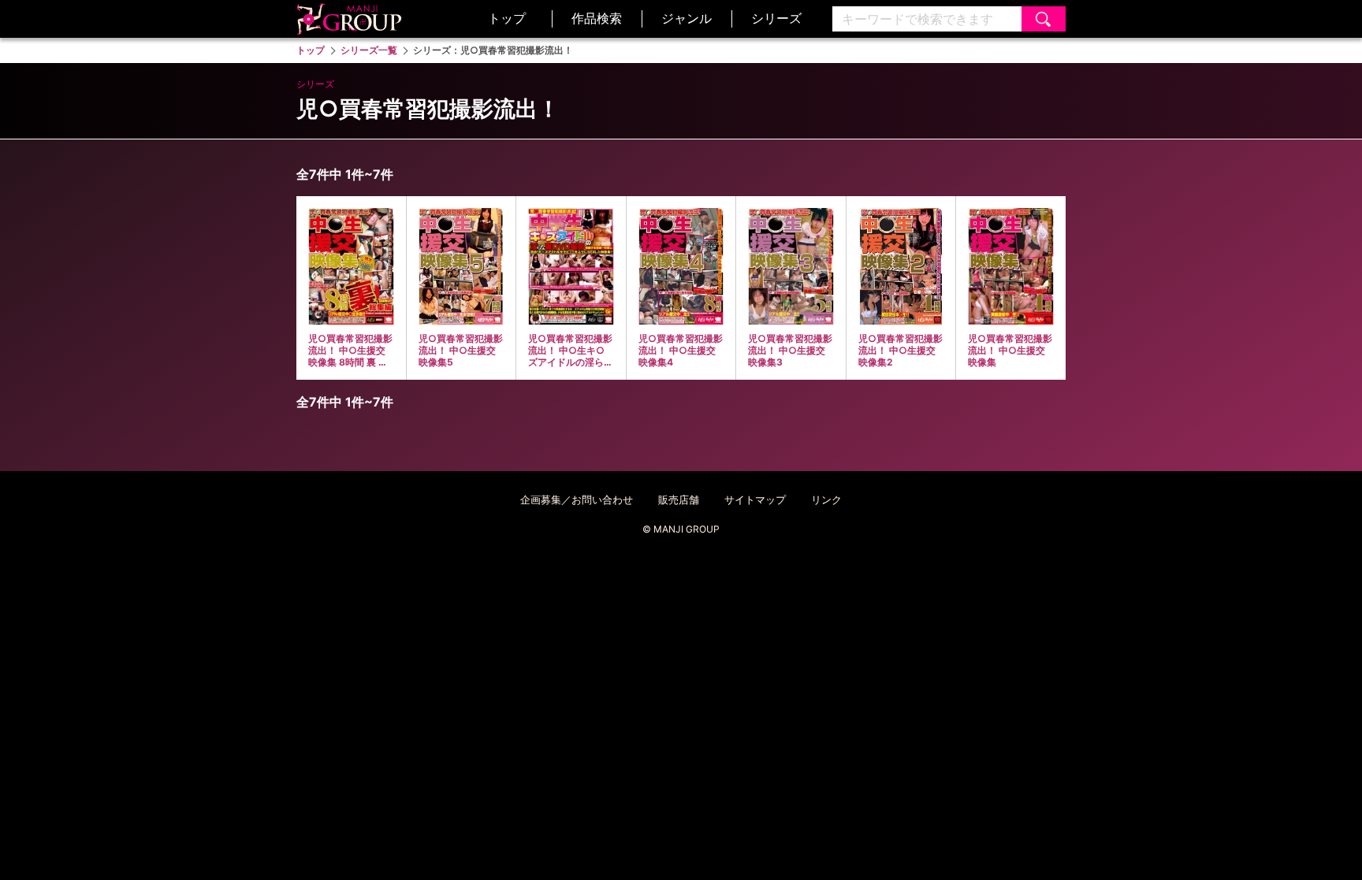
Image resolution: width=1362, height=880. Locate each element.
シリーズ (776, 18)
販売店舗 (678, 499)
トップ (507, 18)
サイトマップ (755, 499)
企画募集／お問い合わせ (576, 499)
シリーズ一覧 (368, 50)
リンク (826, 499)
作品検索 (596, 18)
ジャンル (686, 18)
